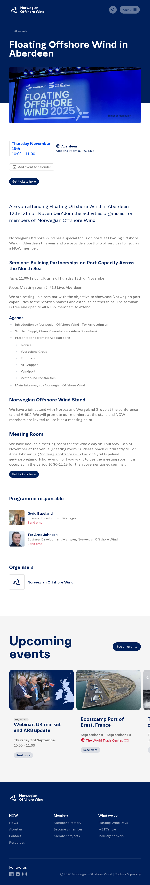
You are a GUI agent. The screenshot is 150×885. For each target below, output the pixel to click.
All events (20, 31)
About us (15, 829)
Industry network (111, 836)
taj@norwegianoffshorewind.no (60, 454)
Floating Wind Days (113, 822)
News (13, 822)
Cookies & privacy (128, 874)
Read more (23, 755)
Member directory (67, 822)
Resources (17, 842)
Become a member (68, 829)
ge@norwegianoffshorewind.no (36, 459)
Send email (35, 522)
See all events (126, 646)
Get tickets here (24, 181)
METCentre (107, 829)
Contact (15, 836)
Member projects (67, 836)
